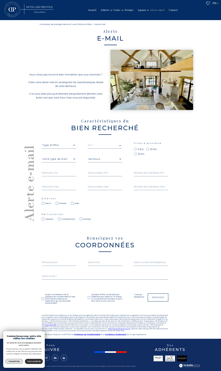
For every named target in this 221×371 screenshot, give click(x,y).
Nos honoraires (81, 366)
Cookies (133, 366)
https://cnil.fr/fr (50, 325)
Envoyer (158, 297)
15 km (141, 154)
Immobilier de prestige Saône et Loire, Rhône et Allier (66, 24)
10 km (153, 149)
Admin (109, 366)
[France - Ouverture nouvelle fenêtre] (110, 352)
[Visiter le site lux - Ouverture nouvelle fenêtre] (170, 358)
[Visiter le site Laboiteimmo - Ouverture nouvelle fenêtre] (189, 366)
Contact (173, 10)
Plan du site (90, 366)
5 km (141, 149)
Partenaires (115, 366)
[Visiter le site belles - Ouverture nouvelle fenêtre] (158, 358)
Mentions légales (100, 366)
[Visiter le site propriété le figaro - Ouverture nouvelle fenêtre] (182, 358)
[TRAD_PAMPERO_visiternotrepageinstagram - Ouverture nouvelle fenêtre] (46, 358)
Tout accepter (34, 361)
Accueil (92, 10)
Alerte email (157, 10)
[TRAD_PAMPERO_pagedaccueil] (29, 16)
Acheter (105, 10)
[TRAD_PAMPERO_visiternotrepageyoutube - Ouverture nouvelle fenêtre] (64, 358)
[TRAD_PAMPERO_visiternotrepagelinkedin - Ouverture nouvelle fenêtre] (55, 358)
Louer (117, 10)
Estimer (129, 10)
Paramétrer (14, 361)
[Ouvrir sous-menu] (111, 10)
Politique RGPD (125, 366)
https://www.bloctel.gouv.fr (119, 329)
